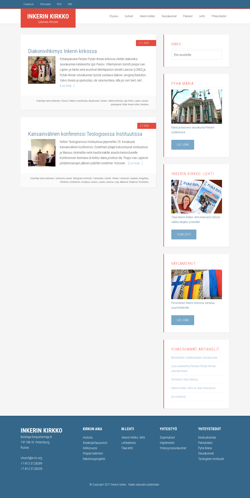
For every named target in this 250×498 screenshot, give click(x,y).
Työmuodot (98, 178)
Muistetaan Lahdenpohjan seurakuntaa (194, 357)
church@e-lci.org (31, 458)
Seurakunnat (94, 101)
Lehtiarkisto (128, 443)
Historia (87, 437)
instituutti (124, 178)
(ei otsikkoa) (178, 396)
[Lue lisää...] (67, 86)
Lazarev (102, 182)
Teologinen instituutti (82, 178)
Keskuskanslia (207, 437)
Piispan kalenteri (93, 453)
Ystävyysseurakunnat (173, 448)
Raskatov (145, 104)
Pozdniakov (144, 182)
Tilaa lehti (184, 234)
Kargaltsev (143, 178)
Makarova (124, 182)
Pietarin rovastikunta (78, 101)
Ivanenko (134, 178)
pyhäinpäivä (116, 104)
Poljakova (133, 182)
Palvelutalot (205, 443)
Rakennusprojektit (94, 459)
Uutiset (103, 101)
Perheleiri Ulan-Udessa (184, 379)
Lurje (116, 182)
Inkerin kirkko (48, 16)
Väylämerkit (167, 443)
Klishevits (64, 182)
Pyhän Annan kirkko (131, 104)
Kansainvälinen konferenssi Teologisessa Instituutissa (85, 134)
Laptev (137, 101)
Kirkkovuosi (90, 448)
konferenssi (75, 182)
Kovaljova (85, 182)
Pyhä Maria (205, 448)
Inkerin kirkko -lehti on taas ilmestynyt (193, 388)
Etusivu (65, 101)
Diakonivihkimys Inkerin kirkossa (62, 51)
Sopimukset (167, 437)
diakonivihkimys (116, 101)
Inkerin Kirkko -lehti (133, 437)
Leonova (109, 182)
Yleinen (115, 178)
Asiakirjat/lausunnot (95, 443)
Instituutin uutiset (64, 178)
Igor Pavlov (129, 101)
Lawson (144, 101)
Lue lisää (183, 144)
